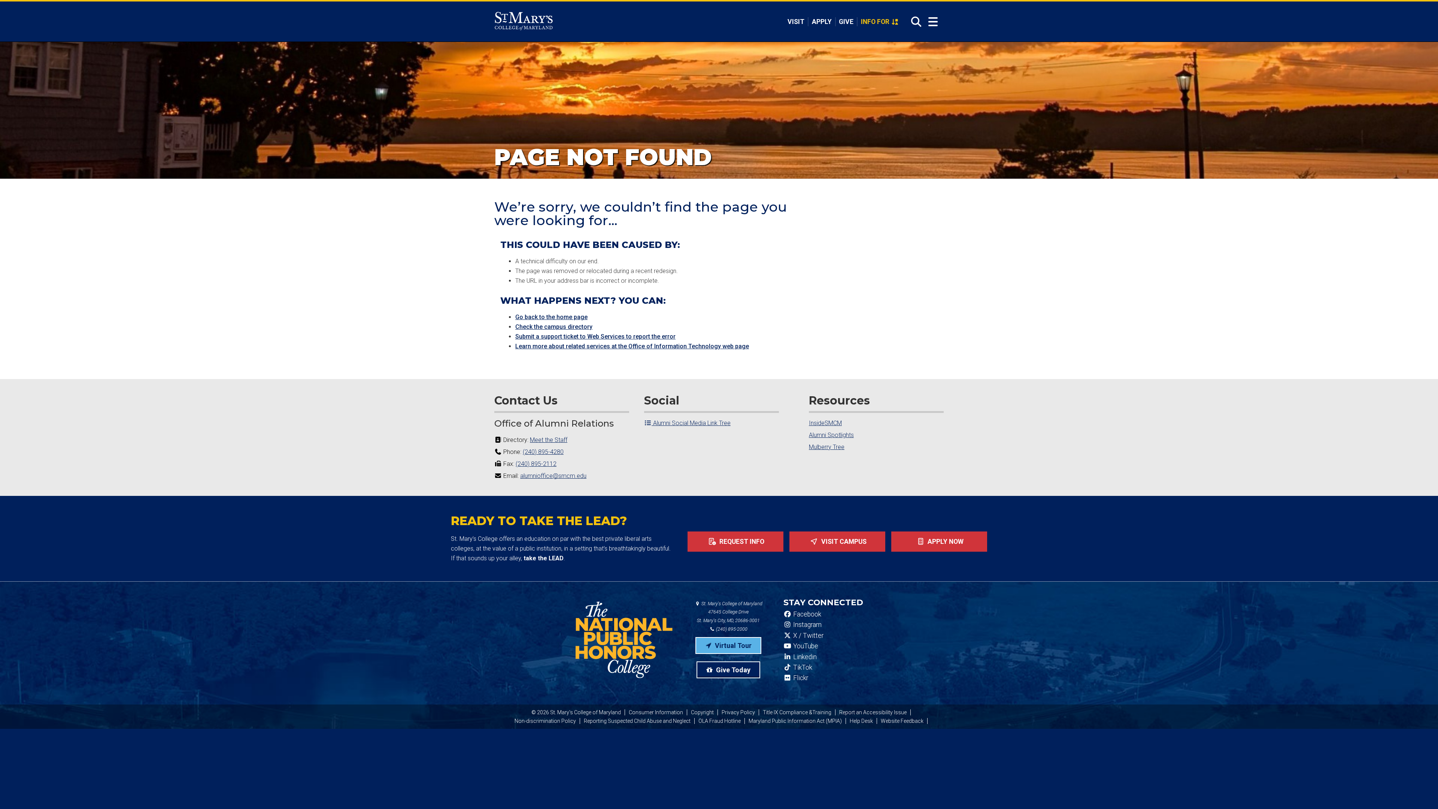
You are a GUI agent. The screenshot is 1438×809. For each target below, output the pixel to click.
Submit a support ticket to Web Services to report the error (595, 336)
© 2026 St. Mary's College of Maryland (576, 712)
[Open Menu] (933, 22)
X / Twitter (807, 635)
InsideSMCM (825, 423)
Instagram (807, 624)
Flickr (800, 678)
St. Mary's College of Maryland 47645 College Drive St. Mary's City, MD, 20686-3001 (729, 612)
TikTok (802, 667)
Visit (796, 21)
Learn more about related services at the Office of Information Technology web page (632, 346)
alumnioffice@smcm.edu (553, 475)
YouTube (805, 646)
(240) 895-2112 (536, 463)
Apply (822, 21)
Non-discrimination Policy (545, 721)
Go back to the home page (551, 317)
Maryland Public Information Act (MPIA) (795, 721)
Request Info (741, 541)
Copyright (702, 712)
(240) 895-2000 (731, 629)
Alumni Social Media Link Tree (691, 423)
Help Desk (861, 721)
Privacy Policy (738, 712)
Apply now (945, 541)
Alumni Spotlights (831, 435)
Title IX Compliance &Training (797, 712)
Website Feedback (902, 721)
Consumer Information (656, 712)
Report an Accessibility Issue (873, 712)
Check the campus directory (553, 326)
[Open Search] (913, 21)
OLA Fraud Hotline (719, 721)
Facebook (806, 614)
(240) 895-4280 (543, 451)
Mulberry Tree (826, 447)
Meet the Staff (548, 439)
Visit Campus (843, 541)
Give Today (732, 670)
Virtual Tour (732, 645)
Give (846, 21)
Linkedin (804, 657)
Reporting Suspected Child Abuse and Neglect (637, 721)
